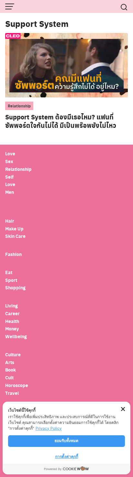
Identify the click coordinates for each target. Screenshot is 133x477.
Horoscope (16, 385)
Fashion (13, 254)
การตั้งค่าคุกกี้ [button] (66, 456)
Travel (12, 393)
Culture (13, 354)
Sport (11, 280)
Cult (10, 377)
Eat (8, 272)
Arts (9, 362)
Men (9, 192)
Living (11, 305)
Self (9, 176)
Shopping (15, 287)
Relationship (19, 106)
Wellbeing (16, 336)
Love (10, 153)
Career (12, 313)
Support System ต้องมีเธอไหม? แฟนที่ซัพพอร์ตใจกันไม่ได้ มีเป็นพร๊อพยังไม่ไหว (60, 121)
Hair (9, 220)
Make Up (14, 228)
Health (12, 321)
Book (10, 369)
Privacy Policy (49, 428)
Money (12, 328)
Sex (9, 161)
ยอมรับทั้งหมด (66, 440)
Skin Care (15, 236)
